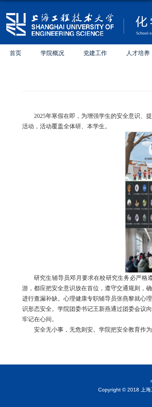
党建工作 (95, 53)
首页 (15, 53)
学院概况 (52, 53)
